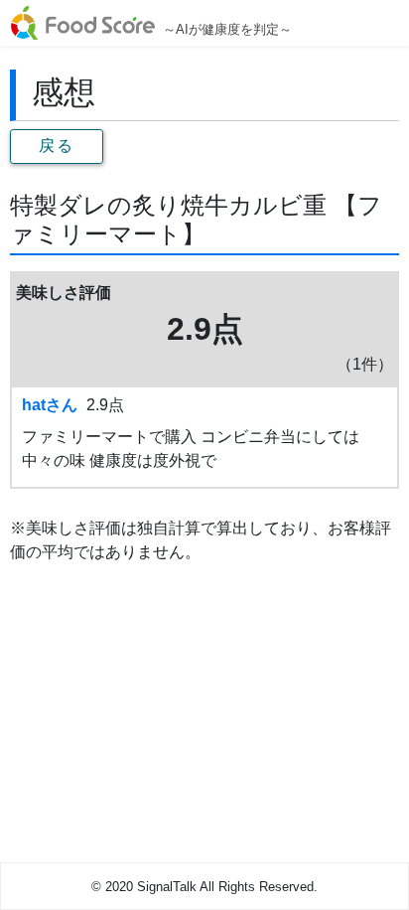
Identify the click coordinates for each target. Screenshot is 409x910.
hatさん (49, 404)
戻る (56, 145)
